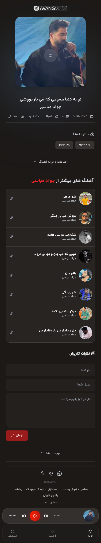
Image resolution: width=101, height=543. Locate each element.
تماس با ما (50, 502)
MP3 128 (64, 145)
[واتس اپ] (59, 473)
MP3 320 (85, 145)
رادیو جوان (50, 495)
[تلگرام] (50, 473)
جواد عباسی (43, 180)
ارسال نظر (17, 435)
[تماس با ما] (42, 473)
